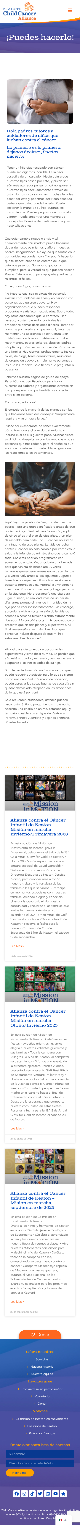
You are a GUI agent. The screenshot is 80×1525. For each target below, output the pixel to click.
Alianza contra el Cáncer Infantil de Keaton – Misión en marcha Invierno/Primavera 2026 (39, 827)
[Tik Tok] (32, 1493)
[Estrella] (63, 1493)
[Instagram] (24, 1493)
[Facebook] (16, 1493)
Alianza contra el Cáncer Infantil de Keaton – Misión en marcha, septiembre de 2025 (38, 1200)
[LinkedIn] (47, 1493)
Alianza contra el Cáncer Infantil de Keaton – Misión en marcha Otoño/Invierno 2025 (38, 1018)
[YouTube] (55, 1493)
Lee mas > (17, 946)
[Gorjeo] (40, 1493)
